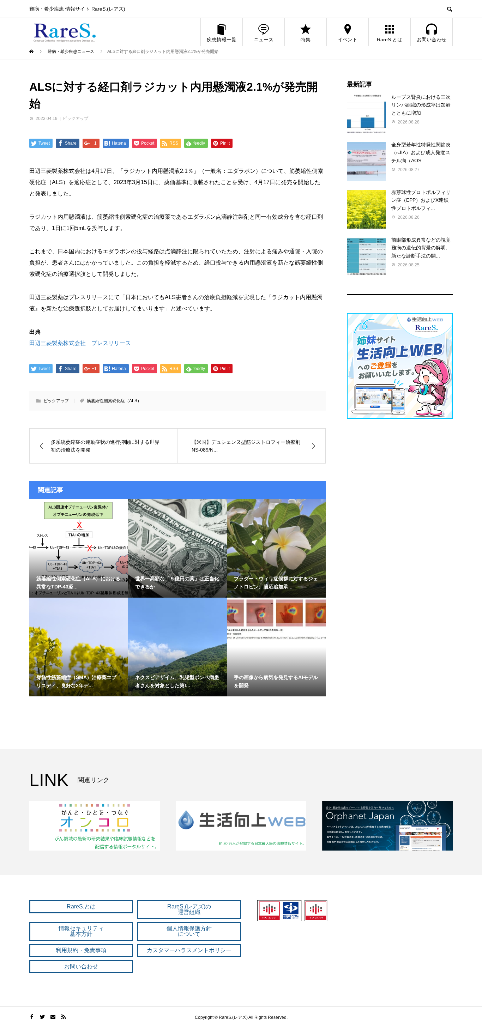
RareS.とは (389, 39)
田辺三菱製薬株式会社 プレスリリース (80, 343)
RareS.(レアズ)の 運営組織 (189, 909)
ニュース (263, 39)
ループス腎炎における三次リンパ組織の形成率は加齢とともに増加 (421, 105)
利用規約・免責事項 (81, 950)
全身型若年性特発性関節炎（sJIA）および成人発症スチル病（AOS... (421, 152)
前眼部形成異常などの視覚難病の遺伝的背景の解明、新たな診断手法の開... (421, 248)
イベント (347, 39)
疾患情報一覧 (221, 39)
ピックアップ (75, 118)
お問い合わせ (431, 39)
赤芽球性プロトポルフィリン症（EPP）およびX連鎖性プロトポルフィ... (421, 200)
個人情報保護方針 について (189, 931)
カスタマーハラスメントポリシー (189, 950)
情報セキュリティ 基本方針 (81, 931)
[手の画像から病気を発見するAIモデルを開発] (276, 619)
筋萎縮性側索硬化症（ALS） (114, 400)
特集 (306, 39)
